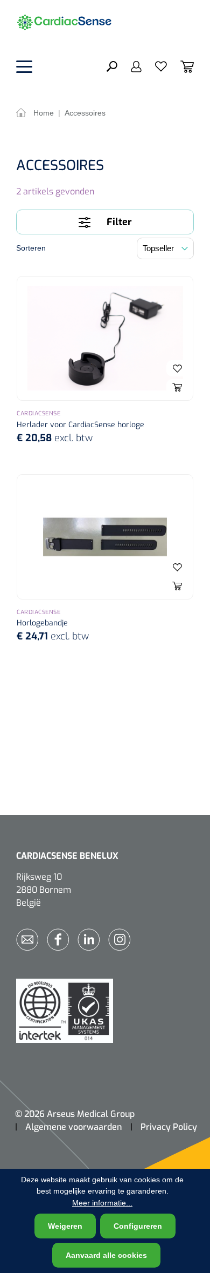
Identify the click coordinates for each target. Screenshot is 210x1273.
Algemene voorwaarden (73, 1127)
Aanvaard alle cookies (106, 1255)
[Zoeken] (112, 66)
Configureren (138, 1226)
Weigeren (65, 1226)
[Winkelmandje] (180, 66)
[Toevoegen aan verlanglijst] (177, 368)
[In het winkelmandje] (177, 387)
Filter (118, 221)
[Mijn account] (129, 66)
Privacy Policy (169, 1127)
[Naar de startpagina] (70, 21)
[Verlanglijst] (154, 66)
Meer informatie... (102, 1202)
